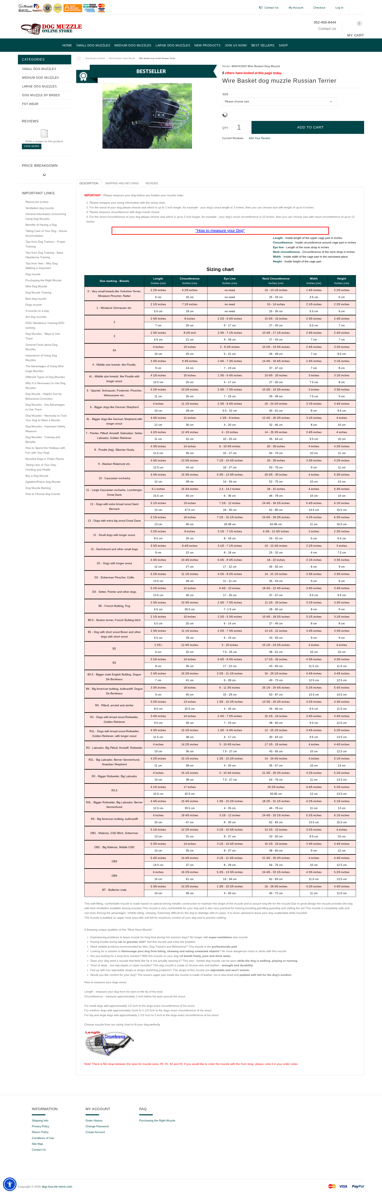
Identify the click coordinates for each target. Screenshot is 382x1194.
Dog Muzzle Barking (38, 488)
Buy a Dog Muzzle (36, 475)
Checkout (319, 7)
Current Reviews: (233, 138)
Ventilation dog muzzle (39, 208)
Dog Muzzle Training (38, 292)
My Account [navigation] (296, 7)
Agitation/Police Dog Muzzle (42, 481)
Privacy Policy (40, 1126)
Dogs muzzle (33, 304)
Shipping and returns (122, 183)
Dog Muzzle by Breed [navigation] (95, 58)
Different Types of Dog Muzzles (45, 377)
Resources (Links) (36, 201)
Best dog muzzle (35, 298)
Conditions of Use (43, 1138)
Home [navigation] (78, 58)
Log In (339, 7)
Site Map (37, 1143)
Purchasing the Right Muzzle (43, 280)
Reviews (151, 183)
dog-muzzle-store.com (57, 1186)
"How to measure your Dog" (220, 230)
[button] (357, 8)
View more (31, 146)
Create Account (95, 1132)
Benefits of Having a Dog (41, 224)
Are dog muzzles (36, 316)
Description (88, 183)
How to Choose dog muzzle (42, 493)
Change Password (97, 1126)
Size (225, 94)
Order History (94, 1120)
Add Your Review (259, 138)
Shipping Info (40, 1120)
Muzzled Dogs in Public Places (44, 458)
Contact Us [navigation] (272, 7)
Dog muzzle (32, 274)
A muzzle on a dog (37, 310)
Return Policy (40, 1132)
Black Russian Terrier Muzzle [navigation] (122, 58)
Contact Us (327, 29)
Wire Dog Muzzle (36, 286)
